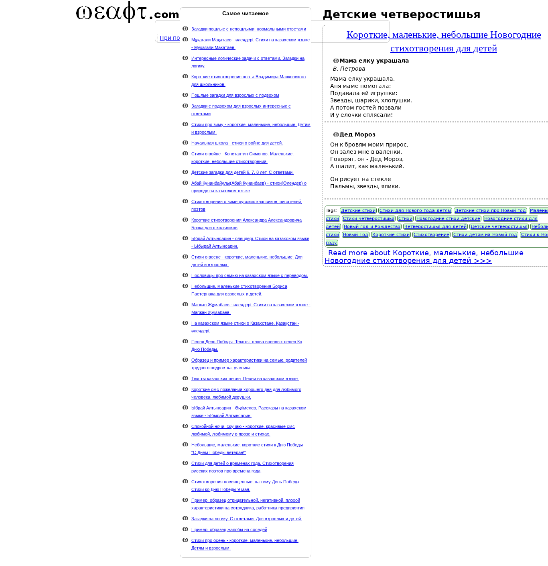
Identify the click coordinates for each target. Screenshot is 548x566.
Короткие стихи (391, 234)
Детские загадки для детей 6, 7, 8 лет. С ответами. (242, 172)
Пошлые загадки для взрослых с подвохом (235, 95)
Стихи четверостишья (368, 218)
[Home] (127, 12)
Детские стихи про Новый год (490, 210)
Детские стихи (358, 210)
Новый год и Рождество (372, 226)
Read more (424, 256)
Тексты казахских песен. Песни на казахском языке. (245, 378)
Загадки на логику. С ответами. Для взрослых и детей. (246, 518)
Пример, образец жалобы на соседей (229, 529)
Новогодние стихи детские (448, 218)
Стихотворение (431, 234)
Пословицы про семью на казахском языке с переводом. (249, 275)
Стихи (405, 218)
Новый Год (355, 234)
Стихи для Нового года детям (415, 210)
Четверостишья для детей (435, 226)
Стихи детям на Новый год (485, 234)
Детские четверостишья (499, 226)
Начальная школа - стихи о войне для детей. (237, 142)
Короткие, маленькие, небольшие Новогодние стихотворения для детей (444, 40)
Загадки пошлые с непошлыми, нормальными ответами (248, 28)
